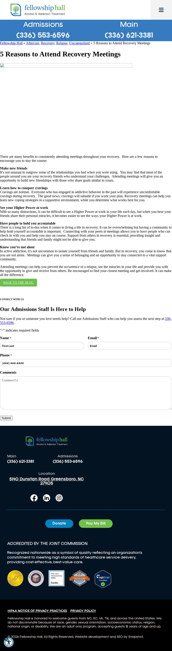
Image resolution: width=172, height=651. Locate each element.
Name (5, 338)
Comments (8, 372)
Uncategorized (79, 43)
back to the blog (18, 282)
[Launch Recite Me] (8, 642)
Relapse (61, 43)
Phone (6, 355)
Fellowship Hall (11, 43)
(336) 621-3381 (129, 36)
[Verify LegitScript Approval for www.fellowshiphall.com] (103, 587)
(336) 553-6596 (43, 36)
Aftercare (32, 43)
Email (93, 338)
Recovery (47, 43)
